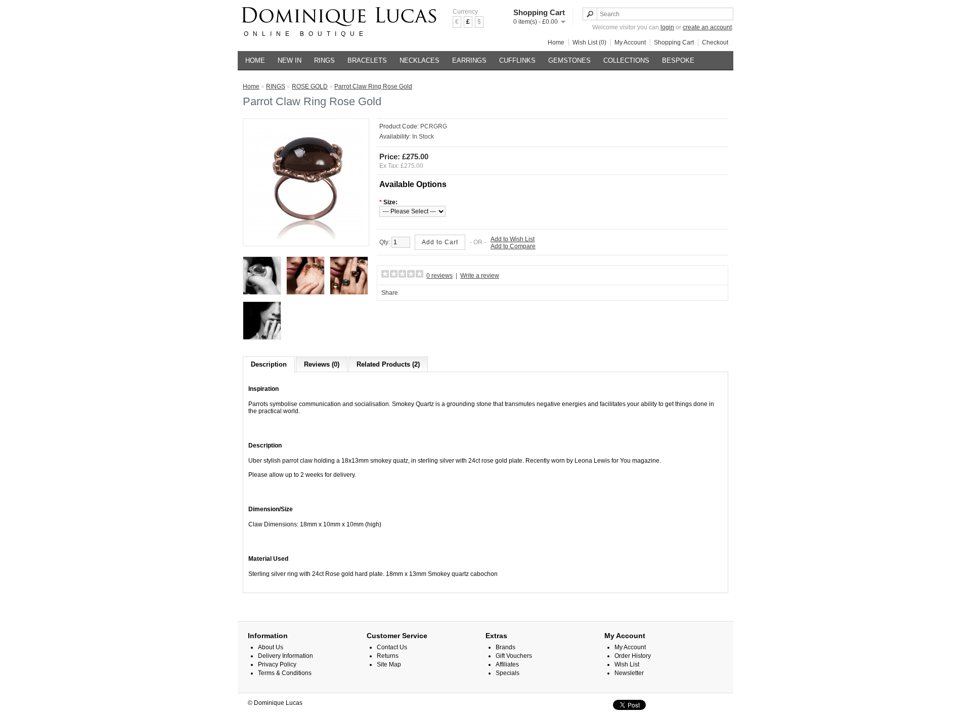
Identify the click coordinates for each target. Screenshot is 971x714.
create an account (707, 27)
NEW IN (289, 60)
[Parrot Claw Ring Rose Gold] (306, 237)
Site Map (389, 664)
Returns (388, 655)
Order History (632, 655)
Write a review (479, 275)
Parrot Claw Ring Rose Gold (373, 86)
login (667, 27)
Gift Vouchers (514, 655)
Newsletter (629, 673)
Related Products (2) (388, 364)
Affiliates (507, 664)
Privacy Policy (277, 664)
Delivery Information (285, 655)
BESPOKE (678, 60)
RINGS (324, 60)
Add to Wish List (513, 239)
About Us (270, 647)
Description (269, 364)
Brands (505, 647)
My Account (630, 42)
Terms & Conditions (285, 673)
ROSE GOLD (310, 86)
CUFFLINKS (517, 60)
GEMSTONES (569, 60)
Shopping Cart (674, 42)
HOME (255, 60)
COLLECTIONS (626, 60)
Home (556, 42)
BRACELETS (367, 60)
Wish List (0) (589, 42)
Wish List (626, 664)
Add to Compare (513, 246)
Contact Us (392, 647)
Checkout (715, 42)
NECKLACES (419, 60)
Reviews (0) (321, 364)
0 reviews (439, 275)
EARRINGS (469, 60)
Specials (507, 673)
